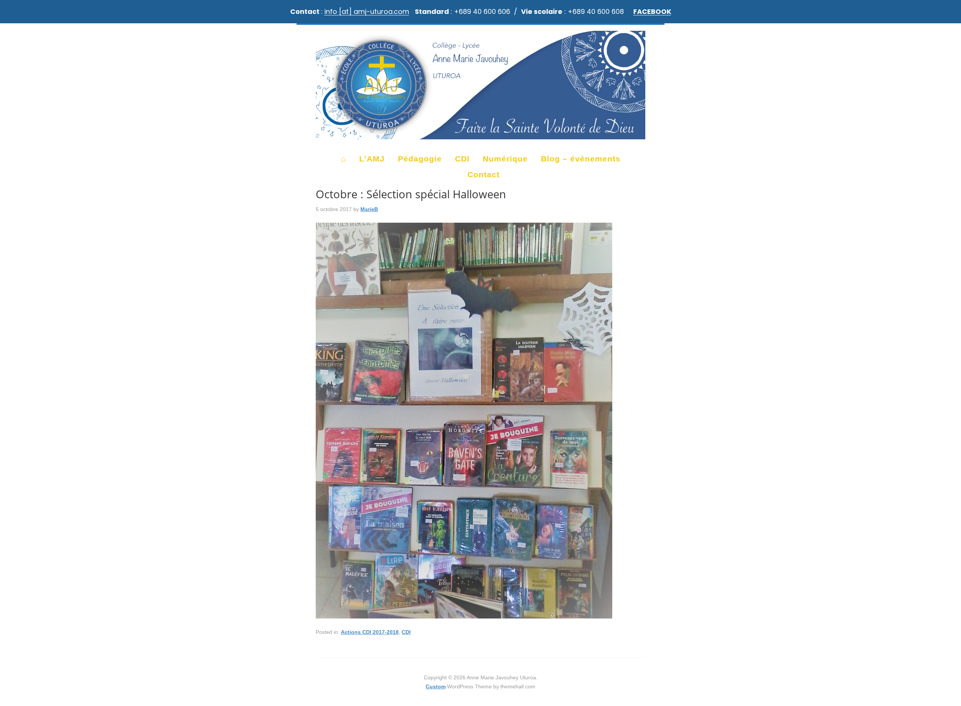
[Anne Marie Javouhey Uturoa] (480, 136)
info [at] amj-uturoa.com (366, 11)
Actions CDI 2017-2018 (370, 632)
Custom (436, 686)
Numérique (505, 158)
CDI (462, 158)
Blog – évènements (581, 158)
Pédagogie (420, 158)
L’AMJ (372, 158)
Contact (483, 174)
